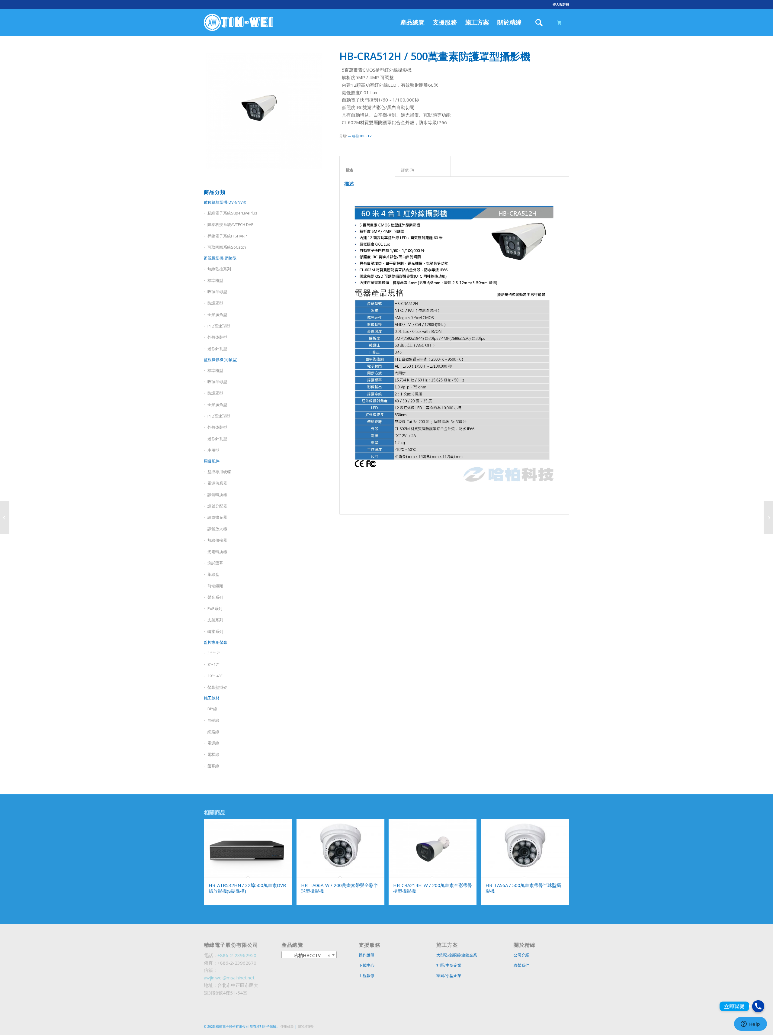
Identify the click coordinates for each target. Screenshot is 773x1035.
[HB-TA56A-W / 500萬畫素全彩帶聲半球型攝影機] (4, 517)
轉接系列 (215, 631)
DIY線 (212, 708)
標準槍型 (215, 370)
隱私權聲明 (306, 1026)
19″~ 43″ (214, 676)
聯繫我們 (521, 965)
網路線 (213, 731)
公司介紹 (521, 955)
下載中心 (366, 965)
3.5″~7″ (213, 653)
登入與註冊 (561, 4)
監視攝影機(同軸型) (220, 359)
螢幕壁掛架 (217, 687)
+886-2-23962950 (236, 955)
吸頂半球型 (217, 291)
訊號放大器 (217, 528)
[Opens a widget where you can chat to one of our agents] (750, 1024)
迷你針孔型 (217, 348)
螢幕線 (213, 766)
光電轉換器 (217, 551)
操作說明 (366, 955)
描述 (367, 169)
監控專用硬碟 (219, 471)
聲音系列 (215, 597)
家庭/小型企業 (448, 975)
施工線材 (212, 698)
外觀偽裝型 (217, 337)
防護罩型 (215, 303)
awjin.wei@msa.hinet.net (229, 978)
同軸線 (213, 720)
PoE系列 (214, 608)
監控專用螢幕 (215, 642)
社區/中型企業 (448, 965)
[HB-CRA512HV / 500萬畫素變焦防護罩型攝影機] (768, 517)
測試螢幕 (215, 563)
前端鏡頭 (215, 585)
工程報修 (366, 975)
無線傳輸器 (217, 540)
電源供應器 (217, 483)
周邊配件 (212, 461)
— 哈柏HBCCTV (360, 136)
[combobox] (309, 955)
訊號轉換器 (217, 494)
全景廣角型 (217, 314)
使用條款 (287, 1026)
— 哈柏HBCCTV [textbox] (307, 955)
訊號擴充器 (217, 517)
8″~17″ (213, 664)
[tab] (367, 166)
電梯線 (213, 754)
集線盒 (213, 574)
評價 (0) (423, 169)
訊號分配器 (217, 506)
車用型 (213, 450)
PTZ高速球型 (218, 326)
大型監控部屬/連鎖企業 (456, 955)
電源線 (213, 743)
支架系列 (215, 620)
